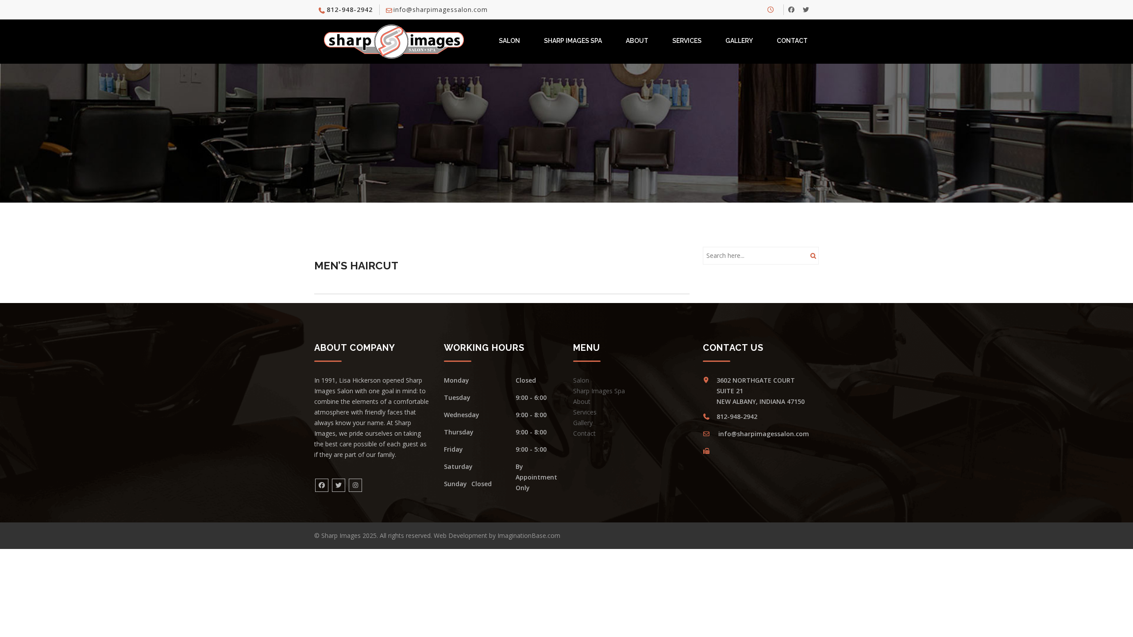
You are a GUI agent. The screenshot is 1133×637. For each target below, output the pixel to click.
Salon (509, 40)
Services (686, 40)
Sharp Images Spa (573, 40)
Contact (792, 40)
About (637, 40)
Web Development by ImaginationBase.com (497, 535)
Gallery (739, 40)
